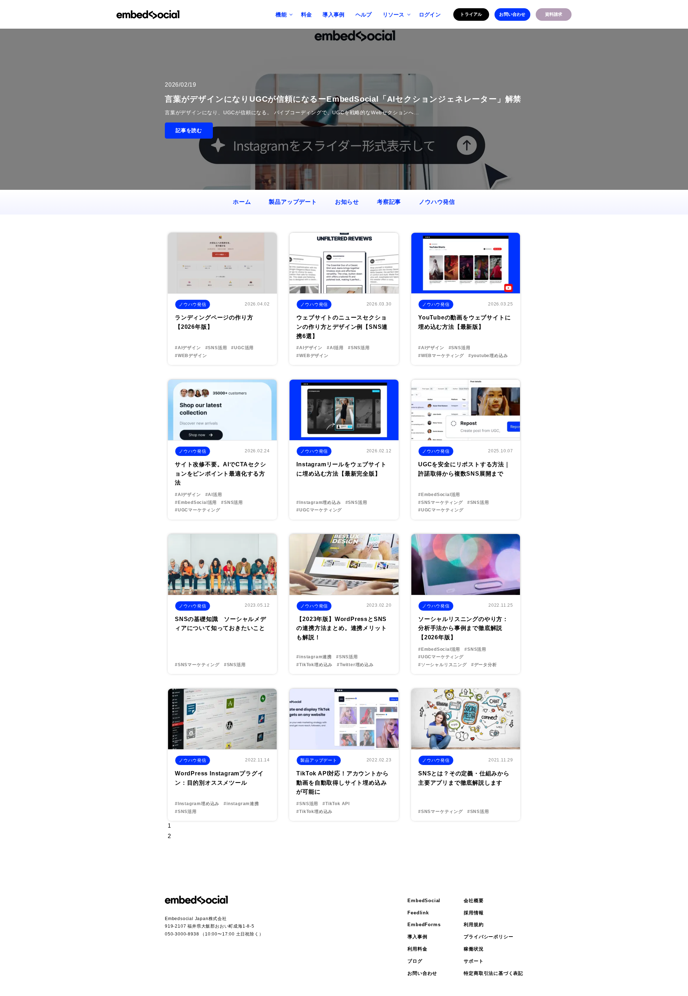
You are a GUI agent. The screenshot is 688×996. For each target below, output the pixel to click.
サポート (473, 961)
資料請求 (554, 14)
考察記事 (389, 202)
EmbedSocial (423, 900)
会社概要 (473, 900)
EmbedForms (423, 924)
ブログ (414, 961)
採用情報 (473, 912)
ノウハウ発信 (437, 202)
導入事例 (333, 14)
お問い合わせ (512, 14)
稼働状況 (473, 949)
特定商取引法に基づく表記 (493, 973)
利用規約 (473, 924)
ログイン (430, 14)
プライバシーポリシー (488, 936)
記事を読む (189, 130)
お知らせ (347, 202)
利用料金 (417, 949)
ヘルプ (363, 14)
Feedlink (418, 912)
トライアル (471, 14)
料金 (306, 14)
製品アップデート (293, 202)
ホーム (242, 202)
